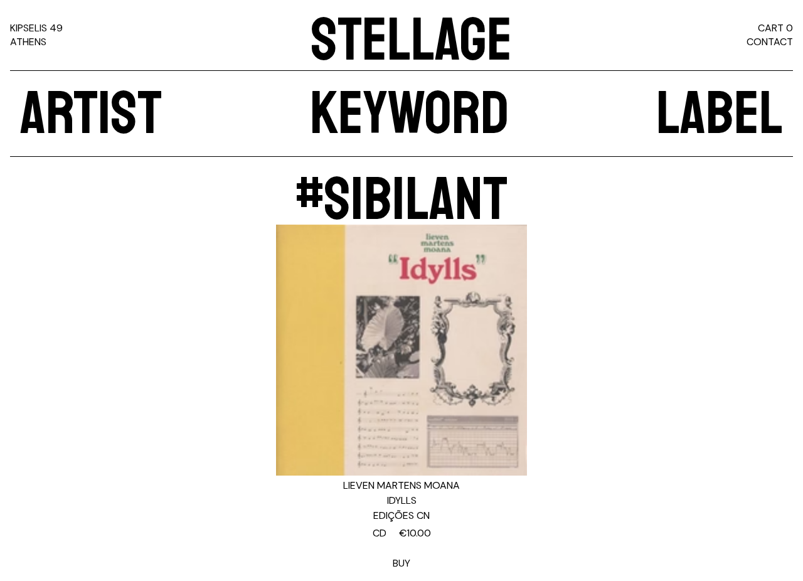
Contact (770, 41)
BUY (402, 548)
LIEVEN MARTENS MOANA (401, 485)
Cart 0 (775, 28)
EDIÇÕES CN (401, 515)
